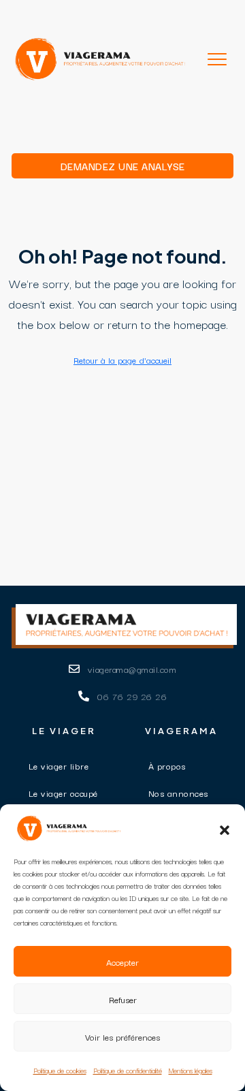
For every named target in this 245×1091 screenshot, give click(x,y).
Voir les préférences (122, 1036)
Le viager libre (59, 765)
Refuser (123, 999)
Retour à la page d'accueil (123, 359)
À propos (167, 765)
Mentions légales (190, 1070)
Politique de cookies (59, 1070)
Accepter (122, 961)
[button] (224, 828)
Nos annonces (178, 793)
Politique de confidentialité (127, 1070)
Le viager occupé (63, 793)
